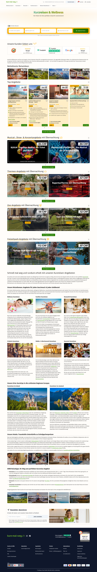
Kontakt (9, 548)
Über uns (65, 551)
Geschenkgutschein (13, 486)
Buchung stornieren (11, 551)
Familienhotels (46, 318)
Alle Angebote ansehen (48, 201)
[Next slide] (89, 138)
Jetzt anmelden (38, 516)
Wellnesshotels (35, 441)
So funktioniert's (66, 553)
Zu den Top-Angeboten (48, 131)
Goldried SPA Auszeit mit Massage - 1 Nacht (35, 101)
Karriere (65, 548)
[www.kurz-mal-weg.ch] (11, 2)
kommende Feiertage (27, 475)
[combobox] (16, 31)
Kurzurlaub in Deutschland (22, 412)
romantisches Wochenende (76, 317)
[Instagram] (27, 536)
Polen (67, 412)
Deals (53, 5)
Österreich (57, 412)
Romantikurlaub (75, 333)
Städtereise (54, 366)
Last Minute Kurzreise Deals (19, 478)
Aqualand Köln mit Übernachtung (78, 100)
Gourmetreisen (80, 374)
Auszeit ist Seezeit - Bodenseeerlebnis (54, 101)
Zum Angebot (24, 125)
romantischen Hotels (57, 448)
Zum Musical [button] (28, 156)
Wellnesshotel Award (39, 551)
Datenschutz (79, 548)
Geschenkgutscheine (25, 548)
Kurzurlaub (18, 5)
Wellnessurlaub (9, 5)
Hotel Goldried (32, 104)
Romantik (25, 5)
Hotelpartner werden (53, 548)
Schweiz (75, 412)
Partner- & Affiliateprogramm (55, 551)
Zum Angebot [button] (27, 188)
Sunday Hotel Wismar (12, 104)
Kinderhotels (52, 446)
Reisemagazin (38, 548)
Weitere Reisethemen (44, 5)
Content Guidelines (81, 553)
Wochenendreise (40, 379)
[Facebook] (30, 536)
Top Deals (47, 480)
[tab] (45, 164)
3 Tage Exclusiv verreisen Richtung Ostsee (14, 101)
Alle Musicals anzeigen (48, 167)
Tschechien (63, 412)
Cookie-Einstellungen (11, 556)
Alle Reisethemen (39, 553)
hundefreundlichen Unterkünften (72, 450)
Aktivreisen (10, 369)
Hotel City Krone (52, 104)
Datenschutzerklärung (19, 522)
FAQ (8, 553)
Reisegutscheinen (59, 484)
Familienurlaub (34, 5)
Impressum (79, 551)
